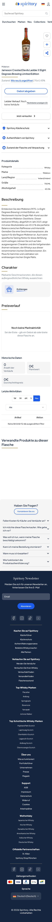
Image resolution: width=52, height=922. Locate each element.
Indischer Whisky (26, 838)
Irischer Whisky (26, 825)
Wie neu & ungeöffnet (22, 80)
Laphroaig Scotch (26, 730)
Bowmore (26, 705)
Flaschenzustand (26, 680)
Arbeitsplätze (26, 808)
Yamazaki (26, 710)
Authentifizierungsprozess (26, 643)
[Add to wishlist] (46, 35)
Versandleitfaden (26, 676)
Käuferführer (26, 635)
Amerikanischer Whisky (26, 833)
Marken (21, 21)
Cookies (26, 804)
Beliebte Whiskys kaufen (26, 648)
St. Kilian (26, 853)
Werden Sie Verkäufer (26, 663)
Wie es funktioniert (26, 759)
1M (20, 398)
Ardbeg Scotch (26, 743)
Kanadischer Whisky (26, 829)
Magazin (26, 776)
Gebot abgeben (26, 91)
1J (31, 398)
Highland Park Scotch (26, 726)
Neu (29, 21)
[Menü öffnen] (3, 4)
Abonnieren (26, 606)
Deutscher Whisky (26, 842)
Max (36, 398)
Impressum (26, 792)
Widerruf (26, 800)
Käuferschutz (26, 639)
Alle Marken (26, 652)
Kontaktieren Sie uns (26, 511)
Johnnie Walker (26, 714)
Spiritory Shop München (26, 858)
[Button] (13, 618)
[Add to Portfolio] (46, 44)
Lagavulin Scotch (26, 739)
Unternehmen (26, 767)
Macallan (26, 692)
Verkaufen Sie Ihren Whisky (26, 668)
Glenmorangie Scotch (26, 747)
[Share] (46, 53)
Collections (39, 21)
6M (26, 398)
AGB (26, 787)
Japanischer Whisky (26, 820)
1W (15, 398)
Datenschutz (26, 796)
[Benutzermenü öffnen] (48, 4)
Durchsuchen (9, 21)
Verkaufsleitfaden (26, 672)
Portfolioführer (26, 763)
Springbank (26, 701)
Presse (26, 771)
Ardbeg (26, 696)
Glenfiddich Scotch (26, 734)
